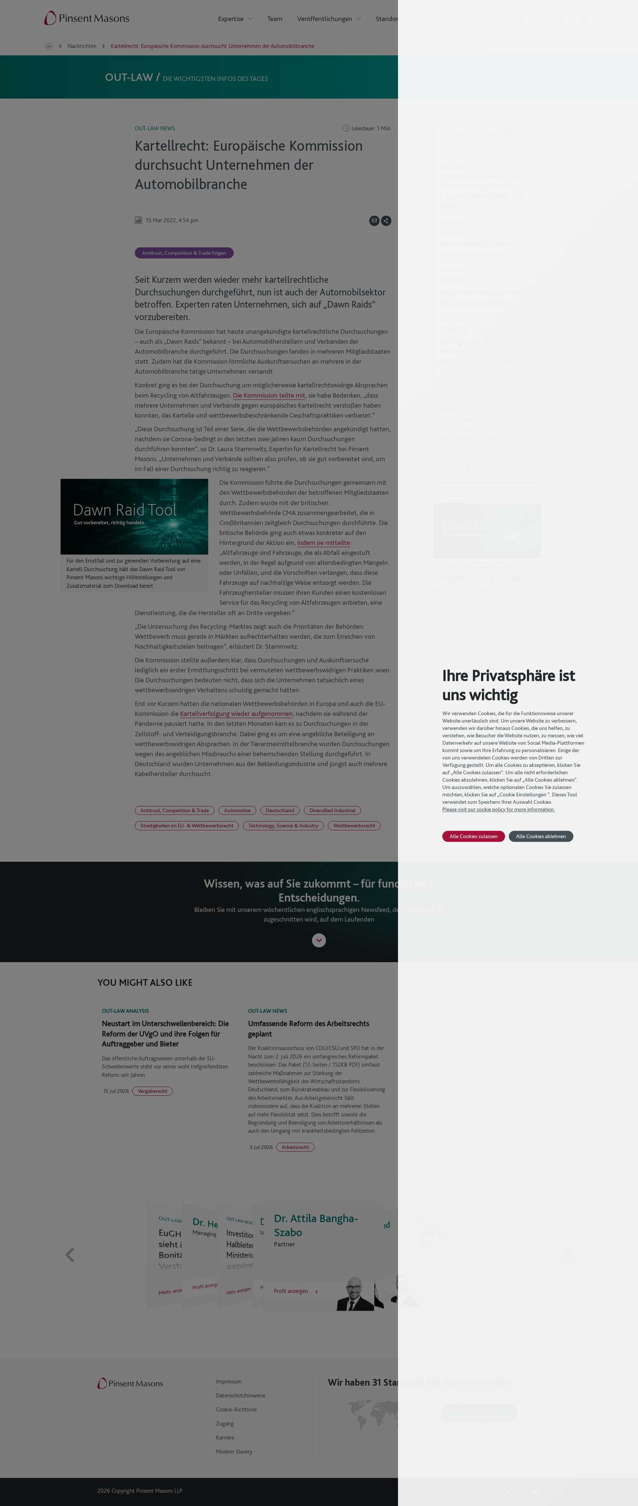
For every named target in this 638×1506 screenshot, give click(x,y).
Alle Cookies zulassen (474, 836)
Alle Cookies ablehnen (541, 836)
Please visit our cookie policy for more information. (498, 809)
